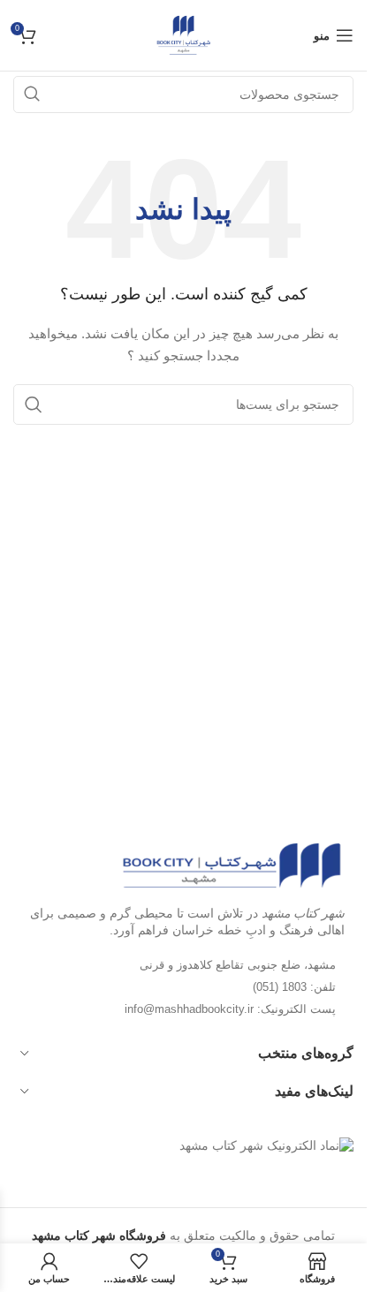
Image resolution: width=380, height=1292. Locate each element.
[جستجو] (33, 404)
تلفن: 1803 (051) (294, 987)
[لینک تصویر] (231, 864)
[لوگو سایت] (183, 34)
